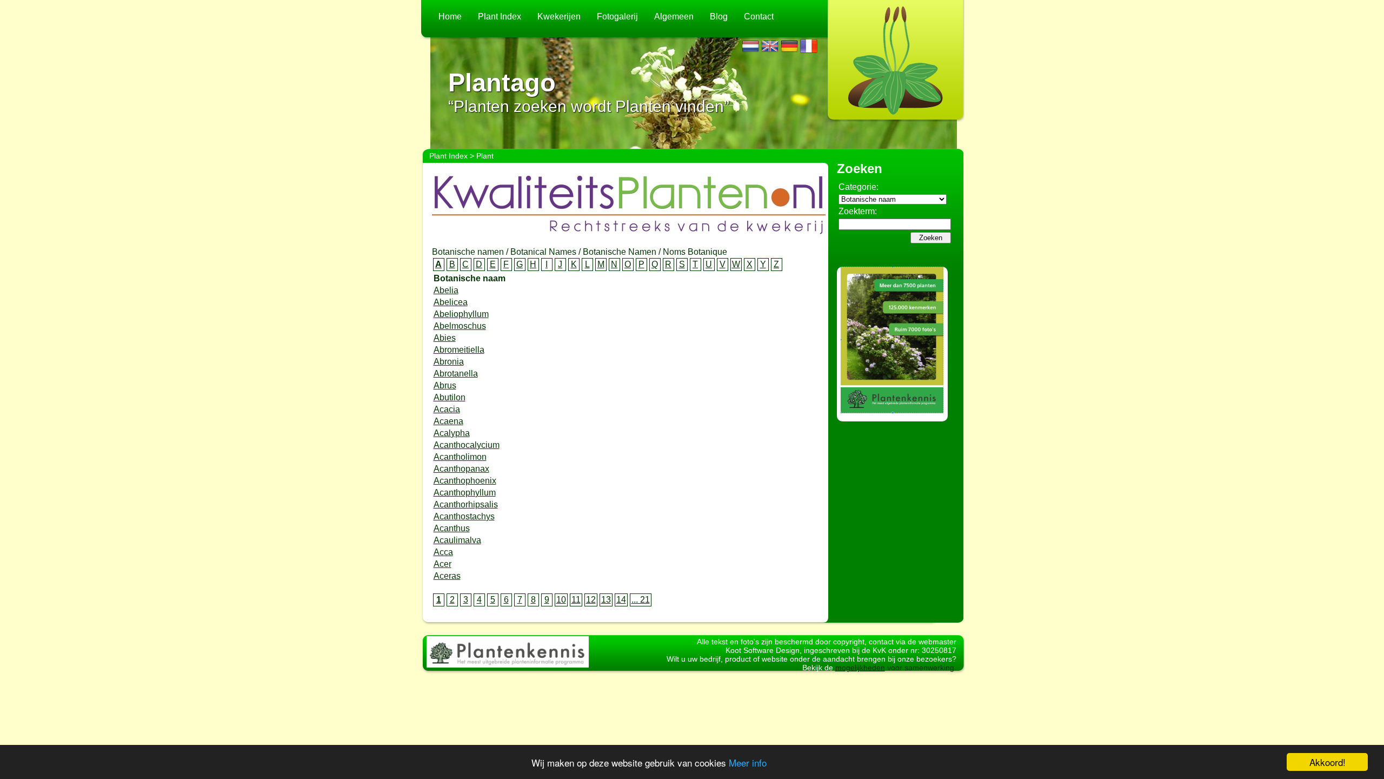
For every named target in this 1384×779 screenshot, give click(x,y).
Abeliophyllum (461, 314)
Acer (442, 564)
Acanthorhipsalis (466, 504)
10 (561, 599)
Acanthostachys (464, 516)
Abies (445, 337)
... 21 (640, 599)
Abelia (446, 290)
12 (591, 599)
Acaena (448, 421)
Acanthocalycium (467, 445)
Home (450, 16)
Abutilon (449, 397)
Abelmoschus (460, 326)
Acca (443, 552)
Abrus (445, 385)
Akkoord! (1327, 762)
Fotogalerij (617, 16)
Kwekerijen (559, 16)
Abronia (449, 361)
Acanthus (452, 528)
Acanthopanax (461, 468)
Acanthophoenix (465, 480)
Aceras (447, 575)
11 (576, 599)
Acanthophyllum (465, 492)
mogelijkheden (860, 667)
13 (606, 599)
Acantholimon (460, 456)
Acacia (447, 409)
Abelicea (451, 302)
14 (621, 599)
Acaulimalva (457, 540)
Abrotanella (456, 373)
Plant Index (499, 16)
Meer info (748, 762)
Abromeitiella (459, 349)
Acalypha (452, 433)
